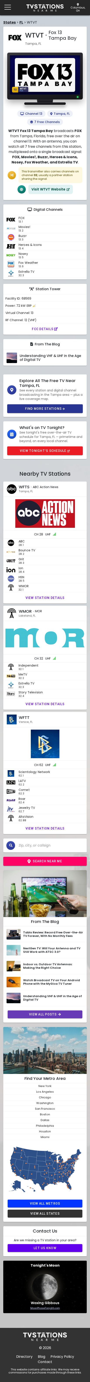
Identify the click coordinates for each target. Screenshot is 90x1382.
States (9, 22)
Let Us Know (45, 1248)
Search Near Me (47, 861)
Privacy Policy (62, 1356)
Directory (24, 1356)
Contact (45, 1361)
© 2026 (45, 1347)
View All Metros (45, 1203)
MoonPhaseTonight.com (45, 1308)
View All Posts (43, 1014)
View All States (45, 1213)
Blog (41, 1356)
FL (21, 22)
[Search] (10, 845)
